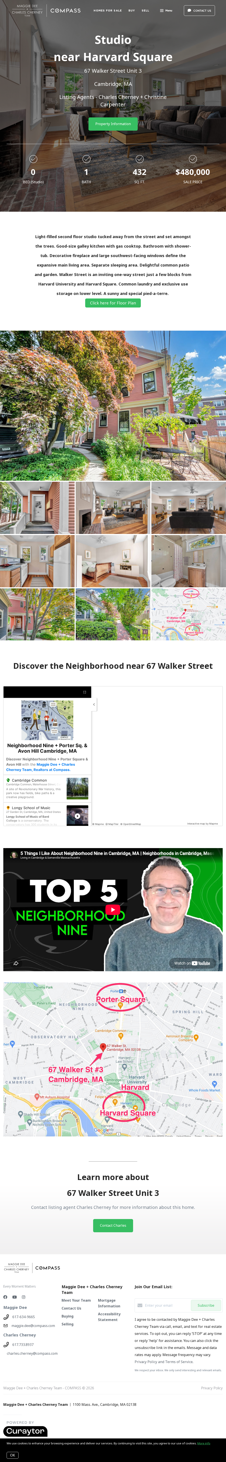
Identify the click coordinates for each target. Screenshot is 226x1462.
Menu (168, 10)
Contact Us (71, 1308)
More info (203, 1443)
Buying (67, 1316)
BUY (131, 10)
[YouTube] (14, 1297)
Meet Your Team (76, 1300)
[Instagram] (23, 1297)
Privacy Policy (212, 1388)
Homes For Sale (108, 10)
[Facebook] (5, 1297)
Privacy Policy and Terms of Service (164, 1361)
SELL (145, 10)
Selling (67, 1324)
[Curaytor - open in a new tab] (25, 1436)
